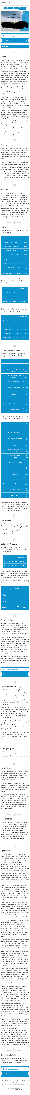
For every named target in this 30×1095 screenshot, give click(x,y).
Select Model (10, 8)
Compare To (16, 8)
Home (5, 8)
